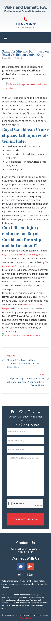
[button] (5, 37)
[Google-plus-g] (30, 566)
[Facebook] (21, 566)
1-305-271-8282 (25, 24)
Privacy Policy (25, 618)
